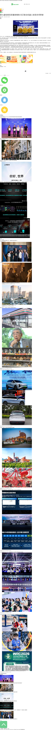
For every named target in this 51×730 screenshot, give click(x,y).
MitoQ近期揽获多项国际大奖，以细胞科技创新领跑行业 (8, 240)
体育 (5, 0)
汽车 (18, 0)
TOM (3, 16)
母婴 (10, 0)
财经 (13, 0)
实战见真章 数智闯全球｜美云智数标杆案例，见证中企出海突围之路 (10, 489)
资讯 (2, 0)
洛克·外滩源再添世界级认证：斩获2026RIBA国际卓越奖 (8, 138)
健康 (15, 0)
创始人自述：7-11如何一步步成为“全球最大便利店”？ (8, 307)
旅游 (7, 0)
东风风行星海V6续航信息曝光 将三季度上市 (7, 369)
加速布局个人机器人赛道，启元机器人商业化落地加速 (8, 160)
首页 (0, 0)
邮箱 (21, 0)
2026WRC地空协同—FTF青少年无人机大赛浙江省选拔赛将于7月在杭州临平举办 (12, 614)
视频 (12, 0)
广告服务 (4, 728)
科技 (20, 0)
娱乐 (4, 0)
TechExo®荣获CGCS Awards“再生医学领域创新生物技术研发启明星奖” (11, 116)
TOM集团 (1, 728)
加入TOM (7, 728)
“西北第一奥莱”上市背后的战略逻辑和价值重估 (7, 427)
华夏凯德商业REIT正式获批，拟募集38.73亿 (9, 305)
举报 (0, 65)
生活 (8, 0)
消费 (16, 0)
